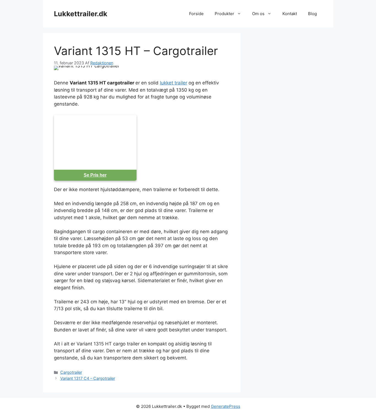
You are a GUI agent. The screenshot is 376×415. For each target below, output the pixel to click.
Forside (196, 13)
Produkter (224, 13)
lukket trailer (173, 83)
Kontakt (289, 13)
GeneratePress (225, 406)
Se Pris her (95, 175)
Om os (258, 13)
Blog (312, 13)
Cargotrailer (71, 372)
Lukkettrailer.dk (80, 14)
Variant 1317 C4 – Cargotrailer (87, 378)
